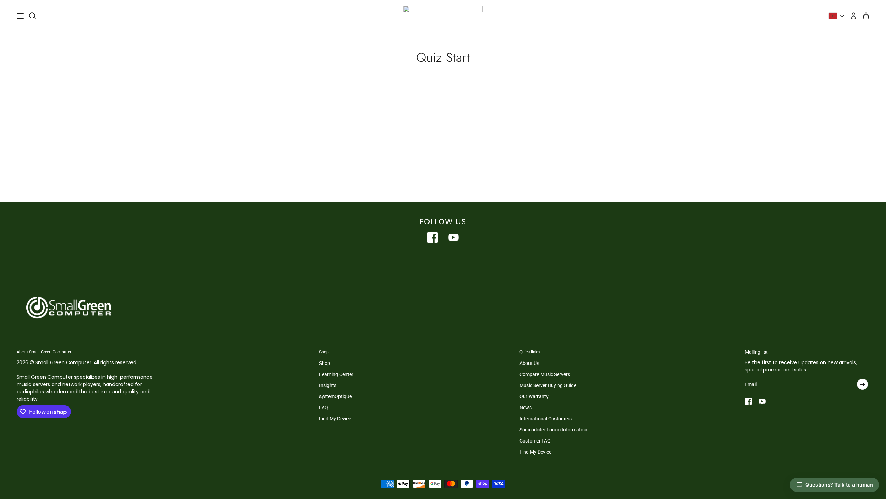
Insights (327, 385)
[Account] (853, 15)
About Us (529, 363)
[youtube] (453, 237)
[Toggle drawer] (20, 16)
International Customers (545, 418)
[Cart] (865, 15)
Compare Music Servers (544, 374)
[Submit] (862, 384)
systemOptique (335, 396)
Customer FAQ (535, 441)
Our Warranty (534, 396)
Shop (324, 363)
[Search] (32, 15)
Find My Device (335, 418)
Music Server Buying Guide (547, 385)
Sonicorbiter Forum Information (553, 429)
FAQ (323, 407)
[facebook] (432, 237)
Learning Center (336, 374)
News (525, 407)
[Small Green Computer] (443, 16)
